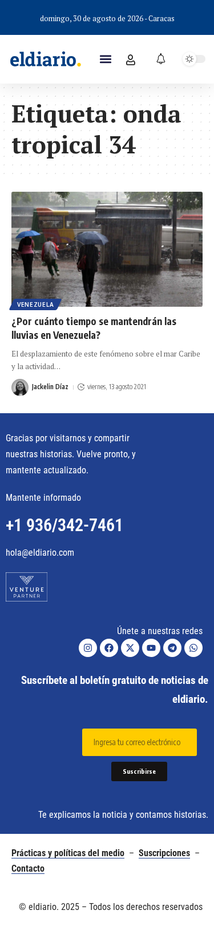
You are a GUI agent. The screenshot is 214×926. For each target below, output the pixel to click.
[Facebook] (109, 648)
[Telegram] (172, 648)
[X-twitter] (130, 648)
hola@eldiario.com (40, 552)
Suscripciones (164, 853)
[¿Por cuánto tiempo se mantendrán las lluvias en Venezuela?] (107, 249)
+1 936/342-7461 (64, 525)
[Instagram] (88, 648)
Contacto (28, 868)
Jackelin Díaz (50, 386)
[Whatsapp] (193, 648)
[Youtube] (151, 648)
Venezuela (35, 304)
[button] (105, 59)
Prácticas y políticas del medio (67, 853)
